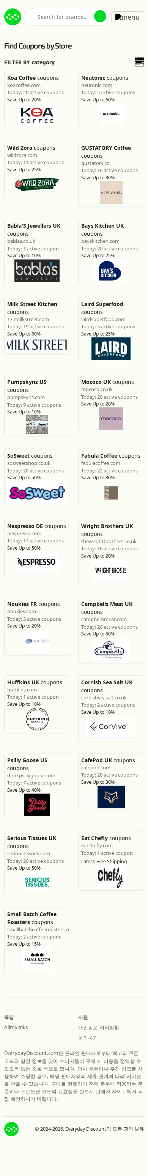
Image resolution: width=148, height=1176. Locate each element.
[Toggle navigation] (127, 16)
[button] (100, 16)
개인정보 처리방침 (98, 1027)
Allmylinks (16, 1027)
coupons (33, 77)
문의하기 (88, 1037)
